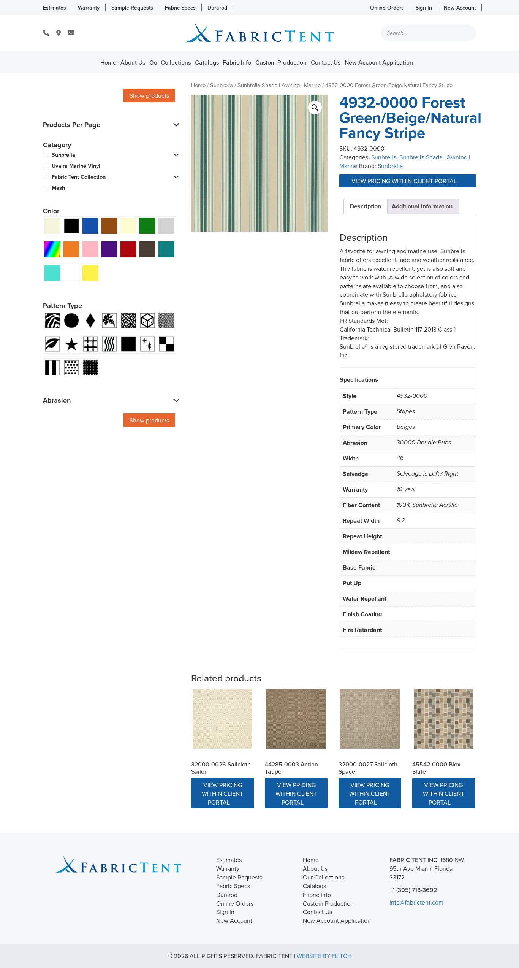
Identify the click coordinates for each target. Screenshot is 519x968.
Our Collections (170, 62)
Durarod (217, 7)
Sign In (424, 7)
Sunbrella (221, 85)
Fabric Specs (180, 7)
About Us (132, 62)
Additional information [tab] (422, 206)
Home (108, 62)
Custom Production (281, 62)
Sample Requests (132, 7)
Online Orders (387, 7)
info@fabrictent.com (416, 902)
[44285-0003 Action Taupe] (296, 718)
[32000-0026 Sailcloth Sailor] (222, 718)
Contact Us (325, 62)
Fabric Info (237, 62)
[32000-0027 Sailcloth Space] (370, 718)
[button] (315, 107)
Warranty (89, 7)
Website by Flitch (324, 956)
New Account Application (379, 62)
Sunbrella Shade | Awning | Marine (279, 85)
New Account (460, 7)
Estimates (54, 7)
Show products (149, 95)
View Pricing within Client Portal (404, 181)
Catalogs (207, 62)
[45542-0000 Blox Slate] (443, 718)
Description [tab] (365, 206)
